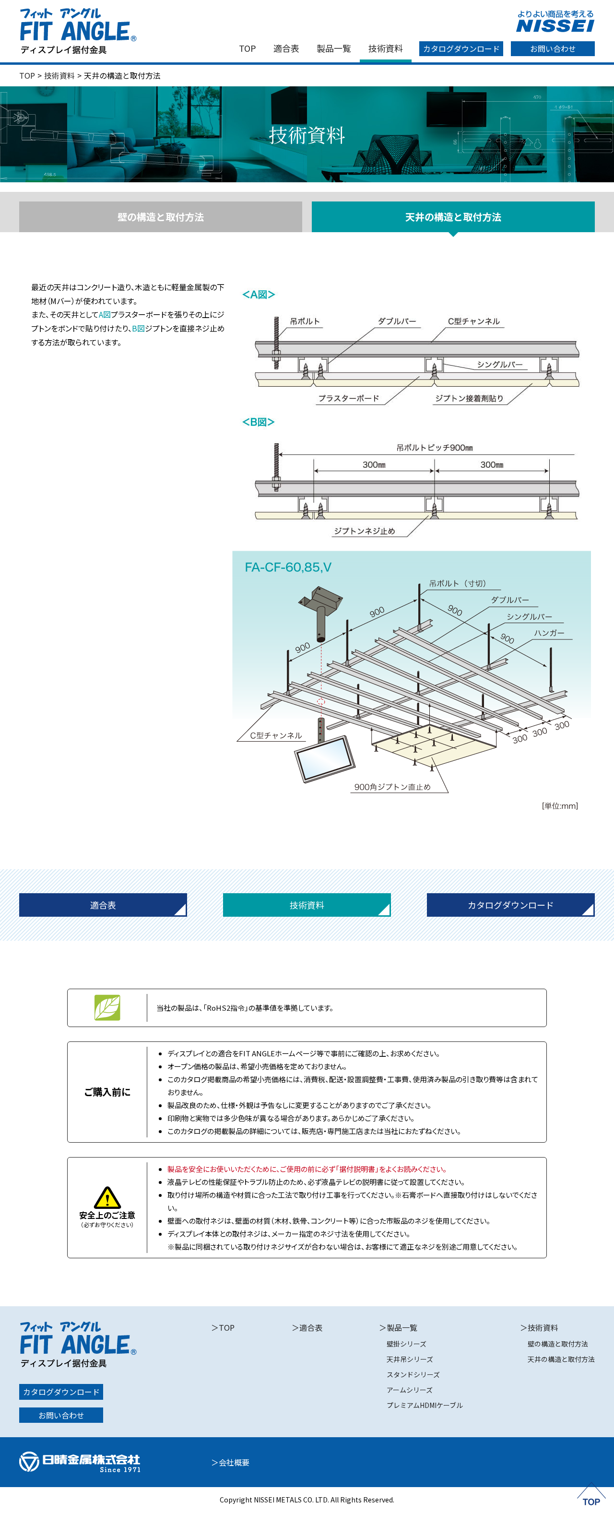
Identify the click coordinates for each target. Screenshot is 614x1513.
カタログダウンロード (461, 48)
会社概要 (234, 1462)
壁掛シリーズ (406, 1343)
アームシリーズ (410, 1390)
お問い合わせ (553, 48)
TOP (247, 48)
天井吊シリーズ (410, 1359)
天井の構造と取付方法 (561, 1359)
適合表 (286, 48)
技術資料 (385, 48)
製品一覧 (334, 48)
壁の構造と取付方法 (161, 217)
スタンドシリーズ (413, 1374)
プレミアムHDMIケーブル (425, 1405)
